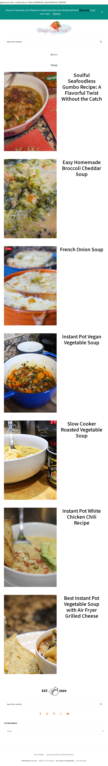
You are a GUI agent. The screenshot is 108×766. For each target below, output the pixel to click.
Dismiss (56, 13)
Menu (55, 54)
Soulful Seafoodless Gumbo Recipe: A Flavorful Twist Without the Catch (81, 86)
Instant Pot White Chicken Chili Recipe (81, 516)
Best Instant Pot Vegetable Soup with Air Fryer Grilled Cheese (81, 606)
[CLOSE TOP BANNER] (102, 12)
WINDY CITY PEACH (46, 761)
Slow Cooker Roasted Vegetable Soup (81, 429)
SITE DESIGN (81, 761)
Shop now (84, 10)
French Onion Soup (81, 249)
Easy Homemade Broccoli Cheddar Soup (81, 167)
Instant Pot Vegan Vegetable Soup (81, 339)
